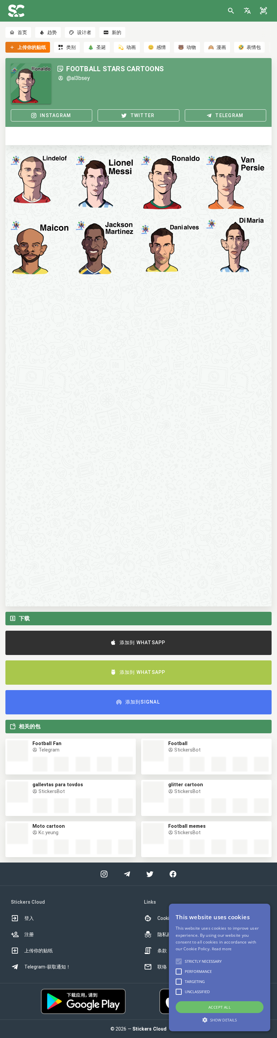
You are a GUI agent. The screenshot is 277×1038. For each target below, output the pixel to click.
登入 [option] (29, 918)
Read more (222, 948)
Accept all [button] (219, 1007)
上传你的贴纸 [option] (38, 950)
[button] (247, 11)
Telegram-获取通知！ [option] (47, 966)
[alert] (219, 967)
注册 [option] (29, 934)
